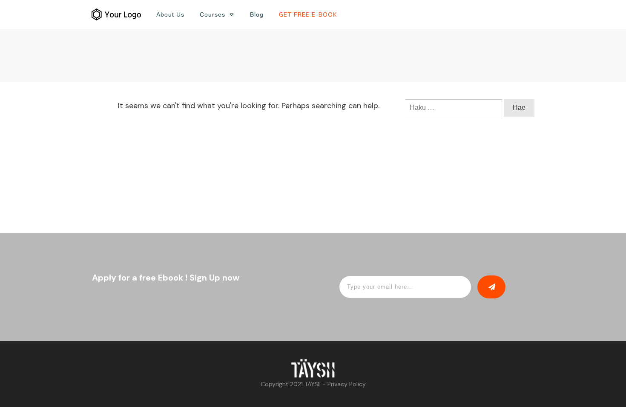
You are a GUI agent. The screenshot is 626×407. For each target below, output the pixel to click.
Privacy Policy (346, 384)
